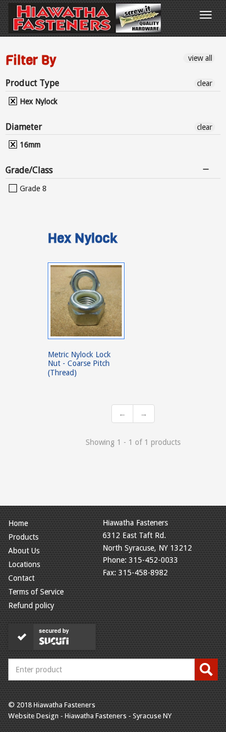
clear (204, 83)
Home (18, 523)
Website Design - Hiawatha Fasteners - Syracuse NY (90, 716)
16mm (29, 144)
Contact (21, 578)
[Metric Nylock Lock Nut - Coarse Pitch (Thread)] (86, 300)
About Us (23, 550)
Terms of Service (36, 591)
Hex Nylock (38, 101)
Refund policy (31, 605)
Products (23, 537)
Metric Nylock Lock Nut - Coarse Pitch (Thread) (79, 363)
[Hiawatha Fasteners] (84, 18)
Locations (24, 564)
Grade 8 (32, 188)
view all (199, 58)
